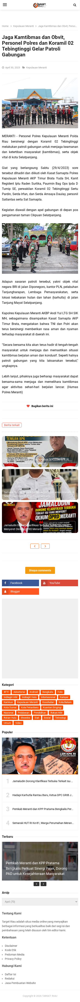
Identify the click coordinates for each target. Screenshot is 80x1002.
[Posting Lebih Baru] (34, 546)
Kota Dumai (10, 707)
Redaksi (9, 978)
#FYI (6, 691)
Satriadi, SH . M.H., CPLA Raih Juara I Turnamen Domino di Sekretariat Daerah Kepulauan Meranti (39, 494)
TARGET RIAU (49, 995)
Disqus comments (40, 570)
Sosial (47, 717)
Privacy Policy (13, 958)
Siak (37, 717)
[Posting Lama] (45, 546)
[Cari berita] (75, 5)
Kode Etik (10, 950)
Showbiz (25, 717)
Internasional (48, 697)
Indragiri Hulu (29, 697)
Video (18, 722)
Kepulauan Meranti (36, 67)
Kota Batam (65, 702)
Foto (60, 691)
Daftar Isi (10, 974)
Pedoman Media (14, 954)
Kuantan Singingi (52, 707)
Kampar (64, 697)
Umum (7, 722)
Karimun (8, 702)
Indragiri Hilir (10, 697)
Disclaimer (11, 945)
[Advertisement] (40, 638)
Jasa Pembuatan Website (20, 983)
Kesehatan (48, 702)
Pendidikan (40, 712)
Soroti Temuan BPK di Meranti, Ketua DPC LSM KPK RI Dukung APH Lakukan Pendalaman (36, 461)
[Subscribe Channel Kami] (59, 583)
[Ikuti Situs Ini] (20, 591)
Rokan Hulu (10, 717)
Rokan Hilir (56, 712)
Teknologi (60, 717)
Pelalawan (23, 712)
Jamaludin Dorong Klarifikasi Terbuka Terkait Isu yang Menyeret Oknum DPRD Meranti (36, 527)
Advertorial (19, 691)
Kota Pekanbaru (29, 707)
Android (34, 691)
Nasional (8, 712)
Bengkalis (47, 691)
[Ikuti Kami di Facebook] (20, 583)
